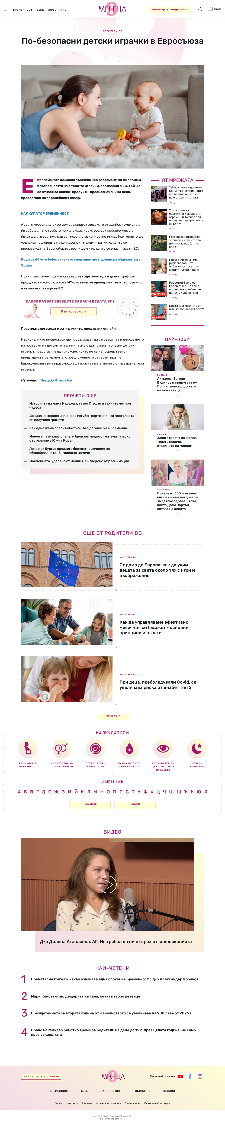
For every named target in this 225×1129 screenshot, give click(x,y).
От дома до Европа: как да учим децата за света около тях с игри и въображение (157, 570)
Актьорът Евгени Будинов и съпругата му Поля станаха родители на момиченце (177, 384)
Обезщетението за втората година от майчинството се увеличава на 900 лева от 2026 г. (111, 1013)
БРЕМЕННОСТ (59, 1091)
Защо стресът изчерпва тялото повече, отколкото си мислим (177, 442)
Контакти (72, 1103)
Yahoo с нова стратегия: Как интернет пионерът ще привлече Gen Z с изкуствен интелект (186, 192)
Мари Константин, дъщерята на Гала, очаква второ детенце (85, 996)
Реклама (87, 1103)
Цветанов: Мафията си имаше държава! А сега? (186, 307)
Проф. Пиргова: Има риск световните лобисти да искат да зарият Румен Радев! (184, 264)
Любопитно (163, 490)
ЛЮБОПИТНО (142, 1091)
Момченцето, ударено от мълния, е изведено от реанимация (79, 461)
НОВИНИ (169, 1091)
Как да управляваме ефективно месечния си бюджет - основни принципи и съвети (154, 627)
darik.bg (173, 274)
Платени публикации (157, 1103)
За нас (59, 1103)
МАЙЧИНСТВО (110, 1091)
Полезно (162, 434)
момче (136, 804)
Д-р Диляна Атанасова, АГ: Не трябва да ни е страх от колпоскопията (116, 941)
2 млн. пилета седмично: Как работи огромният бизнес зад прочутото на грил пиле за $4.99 (186, 217)
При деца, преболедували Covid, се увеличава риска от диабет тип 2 (158, 685)
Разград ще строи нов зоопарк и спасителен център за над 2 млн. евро (185, 242)
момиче (91, 804)
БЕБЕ (84, 1091)
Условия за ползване (108, 1103)
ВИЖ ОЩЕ (113, 716)
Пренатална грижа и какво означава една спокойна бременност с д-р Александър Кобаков (114, 979)
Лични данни (133, 1103)
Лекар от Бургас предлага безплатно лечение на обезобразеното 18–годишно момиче (69, 451)
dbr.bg (172, 202)
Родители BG (112, 31)
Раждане (162, 375)
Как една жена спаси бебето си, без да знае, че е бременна (78, 428)
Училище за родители (169, 9)
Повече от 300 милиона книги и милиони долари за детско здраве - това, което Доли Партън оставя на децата (177, 501)
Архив (217, 9)
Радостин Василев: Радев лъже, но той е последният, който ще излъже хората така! (185, 287)
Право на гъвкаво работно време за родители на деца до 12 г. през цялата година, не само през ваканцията (113, 1032)
